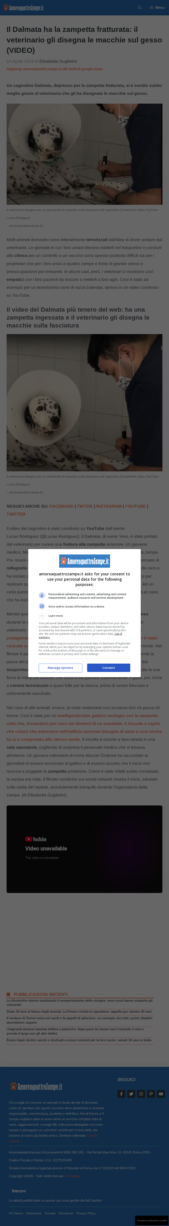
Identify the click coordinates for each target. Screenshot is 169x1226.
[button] (84, 616)
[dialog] (84, 613)
